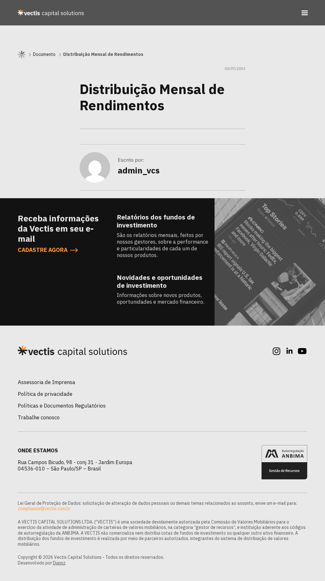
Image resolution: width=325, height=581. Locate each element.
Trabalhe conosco (39, 417)
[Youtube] (302, 351)
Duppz (59, 563)
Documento (44, 54)
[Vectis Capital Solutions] (51, 13)
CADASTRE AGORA (43, 249)
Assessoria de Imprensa (46, 382)
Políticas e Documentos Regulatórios (62, 405)
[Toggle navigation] (305, 13)
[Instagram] (277, 351)
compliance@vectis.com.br (44, 508)
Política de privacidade (45, 393)
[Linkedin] (289, 351)
